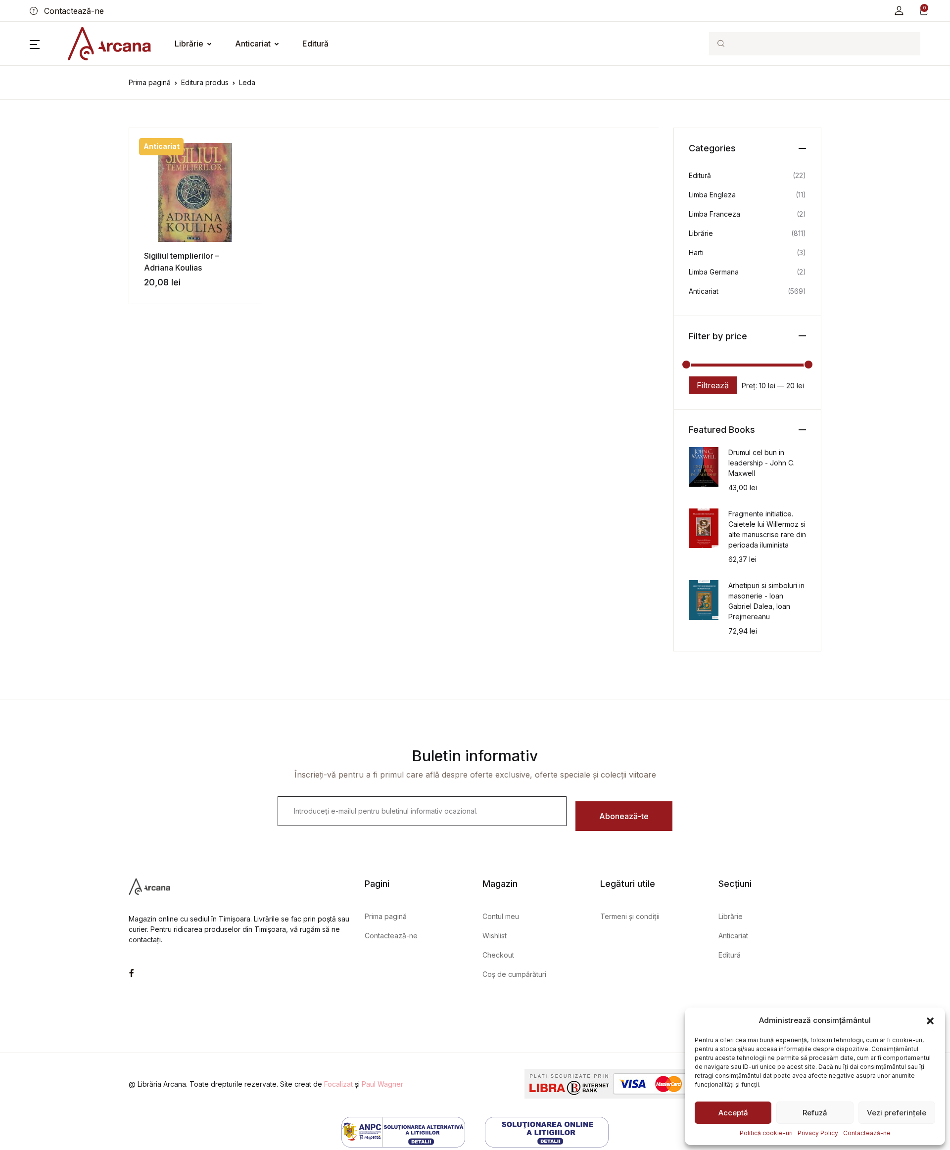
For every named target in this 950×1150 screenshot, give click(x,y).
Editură (315, 43)
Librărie (189, 43)
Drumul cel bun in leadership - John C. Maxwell (761, 462)
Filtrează (713, 385)
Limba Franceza (714, 214)
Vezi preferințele (896, 1112)
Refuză (815, 1112)
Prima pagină (150, 82)
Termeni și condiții (630, 916)
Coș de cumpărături (514, 974)
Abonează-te (624, 816)
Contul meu (500, 916)
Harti (696, 252)
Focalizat (338, 1084)
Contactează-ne (867, 1133)
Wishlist (494, 935)
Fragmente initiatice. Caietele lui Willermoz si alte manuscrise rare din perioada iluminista (767, 529)
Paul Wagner (382, 1084)
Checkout (498, 955)
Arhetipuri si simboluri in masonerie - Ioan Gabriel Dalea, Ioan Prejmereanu (766, 601)
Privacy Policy (818, 1133)
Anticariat (253, 43)
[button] (930, 1020)
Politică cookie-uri (766, 1133)
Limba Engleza (712, 194)
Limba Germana (714, 272)
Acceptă (733, 1112)
